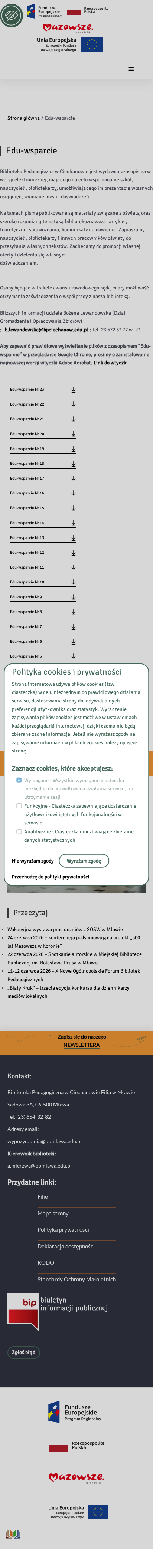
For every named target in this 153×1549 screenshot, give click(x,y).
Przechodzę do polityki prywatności (50, 877)
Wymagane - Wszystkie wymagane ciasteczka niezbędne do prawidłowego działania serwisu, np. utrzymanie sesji (79, 788)
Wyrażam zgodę (84, 860)
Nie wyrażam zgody (33, 860)
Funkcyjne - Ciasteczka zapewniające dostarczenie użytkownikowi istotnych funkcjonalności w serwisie (80, 814)
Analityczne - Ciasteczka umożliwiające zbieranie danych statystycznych (79, 835)
